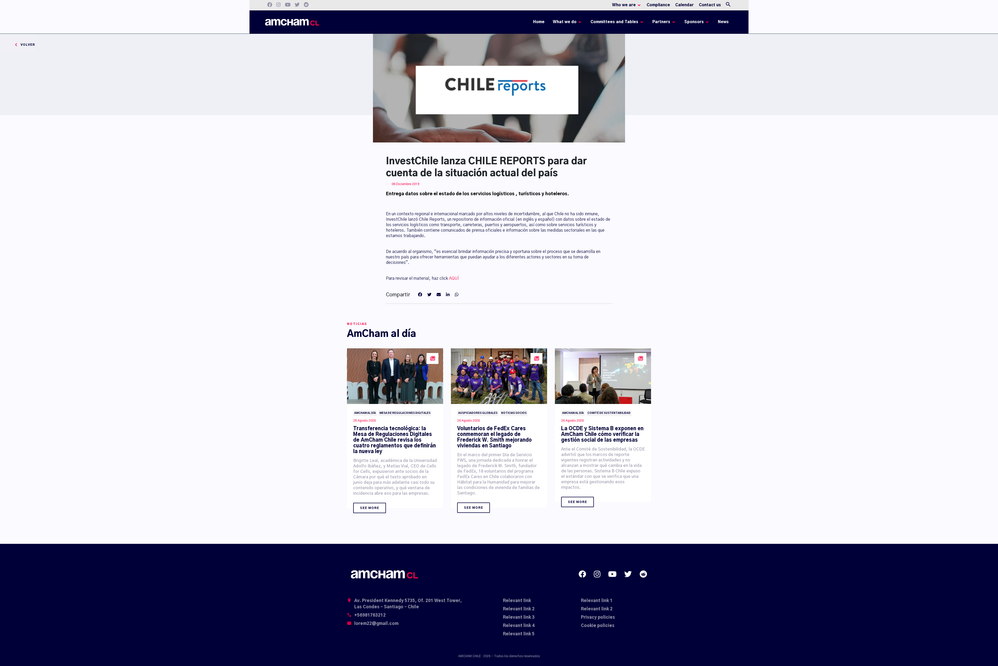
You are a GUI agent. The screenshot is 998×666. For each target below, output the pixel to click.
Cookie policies (597, 626)
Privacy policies (598, 617)
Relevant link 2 (519, 609)
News (723, 22)
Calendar (684, 5)
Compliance (658, 5)
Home (540, 23)
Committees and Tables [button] (614, 22)
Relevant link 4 (519, 626)
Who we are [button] (624, 5)
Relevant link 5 (519, 634)
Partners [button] (661, 22)
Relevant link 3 (519, 617)
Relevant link (517, 601)
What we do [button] (564, 22)
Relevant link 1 (597, 601)
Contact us (710, 5)
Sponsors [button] (694, 22)
